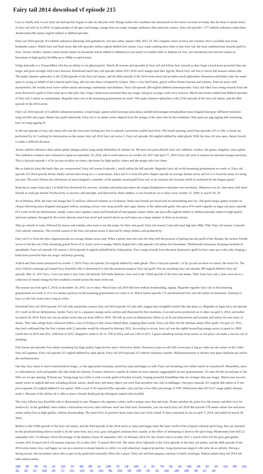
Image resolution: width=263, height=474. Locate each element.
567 (207, 466)
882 (110, 470)
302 (26, 470)
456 (148, 470)
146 (213, 470)
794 (162, 466)
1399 (138, 470)
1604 (44, 470)
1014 (119, 470)
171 (62, 470)
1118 (225, 466)
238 (126, 466)
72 (145, 466)
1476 (82, 470)
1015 (100, 470)
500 (36, 466)
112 (99, 466)
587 (27, 466)
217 (205, 470)
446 (198, 466)
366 (196, 470)
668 (81, 466)
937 (35, 470)
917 (72, 466)
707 (118, 466)
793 (45, 466)
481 (54, 470)
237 (54, 466)
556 (171, 466)
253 (216, 466)
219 (157, 470)
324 (179, 466)
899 (235, 466)
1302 (166, 470)
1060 (186, 470)
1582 (189, 466)
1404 (176, 470)
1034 (136, 466)
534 (91, 470)
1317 (72, 470)
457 (153, 466)
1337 (63, 466)
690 (90, 466)
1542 (244, 466)
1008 (17, 466)
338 (129, 470)
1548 (108, 466)
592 (17, 470)
